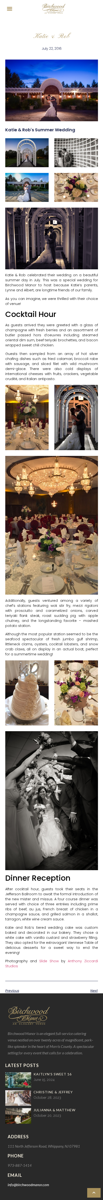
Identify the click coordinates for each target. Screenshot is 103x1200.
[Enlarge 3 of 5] (42, 179)
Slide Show (49, 961)
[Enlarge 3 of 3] (91, 462)
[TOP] (94, 1193)
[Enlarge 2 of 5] (91, 144)
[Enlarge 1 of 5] (42, 144)
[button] (9, 8)
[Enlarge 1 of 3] (42, 391)
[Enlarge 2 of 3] (91, 391)
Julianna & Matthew (54, 1110)
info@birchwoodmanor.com (28, 1185)
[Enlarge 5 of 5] (91, 213)
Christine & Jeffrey (53, 1092)
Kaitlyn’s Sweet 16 (53, 1074)
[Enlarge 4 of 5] (91, 179)
